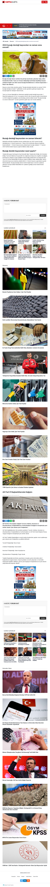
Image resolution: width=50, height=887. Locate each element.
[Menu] (43, 2)
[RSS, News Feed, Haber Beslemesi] (28, 880)
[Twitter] (6, 76)
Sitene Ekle (35, 876)
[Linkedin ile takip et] (25, 880)
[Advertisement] (25, 14)
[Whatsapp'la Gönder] (11, 76)
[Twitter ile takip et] (21, 880)
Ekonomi (12, 41)
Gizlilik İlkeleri (29, 876)
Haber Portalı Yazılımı (9, 885)
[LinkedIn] (8, 76)
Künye (18, 876)
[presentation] (7, 25)
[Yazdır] (13, 76)
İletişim (22, 876)
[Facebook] (4, 76)
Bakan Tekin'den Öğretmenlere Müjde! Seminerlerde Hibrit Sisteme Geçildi (27, 25)
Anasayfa (6, 41)
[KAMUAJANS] (10, 2)
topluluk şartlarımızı (14, 219)
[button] (41, 76)
